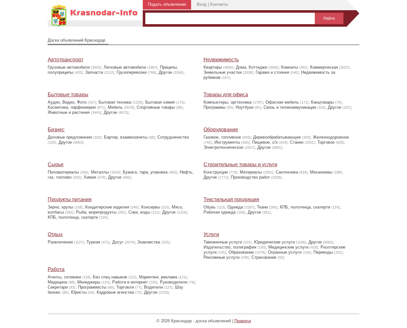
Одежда (235, 207)
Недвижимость (221, 59)
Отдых (55, 234)
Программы (214, 107)
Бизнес (56, 129)
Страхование (264, 257)
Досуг (117, 242)
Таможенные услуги (223, 242)
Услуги (211, 234)
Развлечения (60, 242)
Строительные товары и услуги (240, 164)
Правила (242, 320)
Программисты (92, 287)
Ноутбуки (244, 107)
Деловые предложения (70, 137)
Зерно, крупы (60, 207)
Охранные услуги (284, 252)
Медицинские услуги (288, 247)
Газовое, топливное (222, 137)
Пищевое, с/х (265, 142)
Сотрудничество (173, 137)
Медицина (57, 282)
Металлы (100, 172)
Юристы (78, 292)
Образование (241, 252)
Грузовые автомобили (69, 67)
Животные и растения (69, 112)
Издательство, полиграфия (230, 247)
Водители (153, 287)
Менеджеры (88, 282)
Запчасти (94, 72)
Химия (90, 177)
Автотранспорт (65, 59)
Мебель (115, 107)
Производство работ (250, 177)
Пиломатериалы (63, 172)
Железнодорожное (331, 137)
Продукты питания (70, 199)
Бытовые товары (68, 94)
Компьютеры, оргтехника (228, 102)
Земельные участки (223, 72)
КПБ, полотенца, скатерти (73, 217)
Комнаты (289, 67)
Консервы (150, 207)
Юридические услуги (274, 242)
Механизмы (321, 172)
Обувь (210, 207)
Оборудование (221, 129)
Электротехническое (223, 147)
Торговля (125, 287)
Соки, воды (139, 212)
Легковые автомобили (125, 67)
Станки (296, 142)
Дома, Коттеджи (251, 67)
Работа (56, 269)
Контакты (219, 4)
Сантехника (287, 172)
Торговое (326, 142)
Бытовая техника (115, 102)
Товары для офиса (226, 94)
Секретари (58, 287)
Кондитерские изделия (107, 207)
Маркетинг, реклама (158, 277)
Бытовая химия (160, 102)
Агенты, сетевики (64, 277)
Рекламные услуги (221, 257)
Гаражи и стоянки (272, 72)
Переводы (323, 252)
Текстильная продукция (231, 199)
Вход (202, 4)
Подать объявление (167, 4)
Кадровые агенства (115, 292)
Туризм (93, 242)
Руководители (173, 282)
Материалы (251, 172)
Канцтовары (322, 102)
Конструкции (216, 172)
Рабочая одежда (220, 212)
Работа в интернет (130, 282)
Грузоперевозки (132, 72)
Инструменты (227, 142)
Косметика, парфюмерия (72, 107)
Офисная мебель (282, 102)
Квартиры (213, 67)
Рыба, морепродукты (96, 212)
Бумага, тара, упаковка (145, 172)
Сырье (56, 164)
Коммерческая (324, 67)
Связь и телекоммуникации (290, 107)
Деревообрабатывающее (277, 137)
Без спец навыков (110, 277)
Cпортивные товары (156, 107)
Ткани (262, 207)
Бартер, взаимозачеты (125, 137)
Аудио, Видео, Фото (67, 102)
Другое (165, 72)
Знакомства (148, 242)
